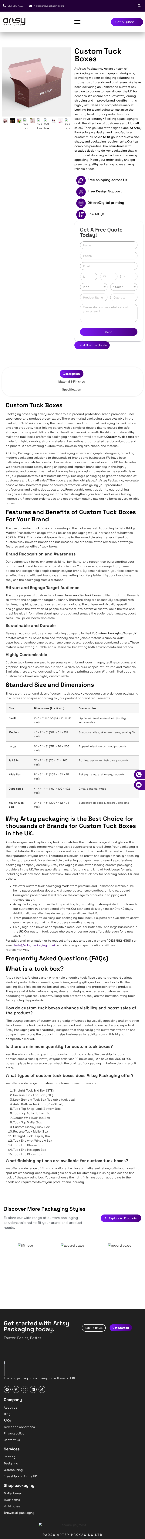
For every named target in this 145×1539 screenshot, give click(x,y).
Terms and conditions (19, 1427)
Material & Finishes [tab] (71, 382)
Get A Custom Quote (92, 345)
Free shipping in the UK (20, 1476)
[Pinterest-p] (15, 1389)
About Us (10, 1408)
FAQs (7, 1420)
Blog (7, 1414)
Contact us (12, 1440)
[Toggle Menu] (77, 22)
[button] (139, 6)
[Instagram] (24, 1389)
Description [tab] (71, 374)
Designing (11, 1463)
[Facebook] (7, 1389)
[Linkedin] (33, 1389)
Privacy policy (14, 1433)
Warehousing (13, 1470)
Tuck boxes (12, 1500)
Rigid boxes (12, 1506)
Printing (9, 1457)
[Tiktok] (42, 1389)
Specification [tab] (71, 389)
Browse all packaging (19, 1513)
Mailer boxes (13, 1493)
